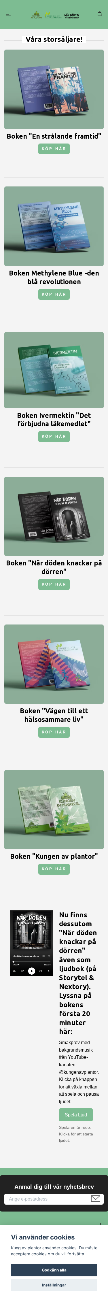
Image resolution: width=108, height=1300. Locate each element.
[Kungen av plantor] (55, 14)
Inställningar (54, 1285)
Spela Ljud (76, 1114)
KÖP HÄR (54, 149)
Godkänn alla (54, 1270)
